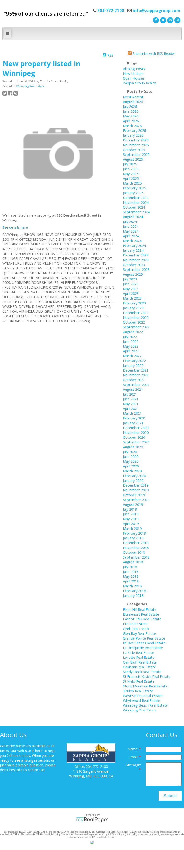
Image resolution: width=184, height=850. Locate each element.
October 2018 (134, 552)
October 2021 (134, 379)
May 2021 (130, 403)
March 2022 (132, 355)
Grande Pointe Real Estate (144, 638)
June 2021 (130, 398)
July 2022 (130, 336)
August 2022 (133, 331)
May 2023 (130, 288)
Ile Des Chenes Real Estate (144, 642)
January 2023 (133, 307)
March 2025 (132, 183)
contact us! (36, 769)
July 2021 (130, 394)
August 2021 (133, 389)
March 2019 (132, 528)
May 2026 (130, 116)
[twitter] (162, 19)
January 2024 (133, 250)
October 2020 (134, 437)
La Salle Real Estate (138, 652)
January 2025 (133, 192)
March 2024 (132, 240)
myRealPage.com (92, 819)
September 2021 (136, 384)
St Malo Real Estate (138, 681)
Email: (134, 756)
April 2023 (131, 293)
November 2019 (136, 490)
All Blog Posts (134, 68)
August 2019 (133, 504)
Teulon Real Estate (138, 690)
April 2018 (131, 581)
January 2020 (133, 480)
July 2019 (130, 509)
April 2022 (131, 351)
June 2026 (130, 111)
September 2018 (136, 557)
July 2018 (130, 566)
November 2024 (136, 202)
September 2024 (136, 212)
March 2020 (132, 470)
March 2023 (132, 298)
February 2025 (134, 188)
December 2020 (135, 427)
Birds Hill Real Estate (139, 609)
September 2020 (136, 442)
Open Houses (133, 78)
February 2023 (134, 303)
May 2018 (130, 576)
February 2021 (134, 418)
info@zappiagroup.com (156, 10)
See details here (15, 227)
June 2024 (130, 226)
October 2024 (134, 207)
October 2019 (134, 494)
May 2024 (130, 231)
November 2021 (136, 375)
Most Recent (133, 96)
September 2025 (136, 154)
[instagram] (176, 19)
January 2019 (133, 538)
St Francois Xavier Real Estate (146, 676)
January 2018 (133, 595)
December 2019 (135, 485)
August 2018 (133, 561)
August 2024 (133, 216)
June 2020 (130, 456)
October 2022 (134, 322)
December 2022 (135, 312)
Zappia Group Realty (139, 83)
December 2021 (135, 370)
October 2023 (134, 264)
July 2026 (130, 106)
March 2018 (132, 585)
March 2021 (132, 413)
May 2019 (130, 518)
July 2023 (130, 279)
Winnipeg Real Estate (30, 86)
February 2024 (134, 245)
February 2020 (134, 475)
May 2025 (130, 173)
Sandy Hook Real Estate (142, 671)
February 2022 (134, 360)
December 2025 (135, 140)
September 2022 (136, 327)
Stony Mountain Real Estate (145, 686)
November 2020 (136, 432)
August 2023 (133, 274)
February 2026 (134, 130)
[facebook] (155, 19)
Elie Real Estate (135, 623)
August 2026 (133, 101)
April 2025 (131, 178)
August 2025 (133, 159)
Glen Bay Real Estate (139, 633)
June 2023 (130, 283)
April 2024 (131, 235)
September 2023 (136, 269)
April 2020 (131, 466)
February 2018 (134, 590)
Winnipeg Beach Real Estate (145, 705)
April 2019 (131, 523)
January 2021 (133, 422)
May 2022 (130, 346)
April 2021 (131, 408)
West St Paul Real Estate (142, 695)
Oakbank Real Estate (139, 666)
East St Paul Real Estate (142, 619)
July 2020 (130, 451)
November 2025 (136, 144)
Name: (133, 748)
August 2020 (133, 446)
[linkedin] (169, 19)
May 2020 (130, 461)
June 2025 (130, 168)
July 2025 (130, 164)
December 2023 (135, 255)
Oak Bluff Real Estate (140, 662)
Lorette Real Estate (138, 657)
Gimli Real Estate (136, 628)
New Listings (133, 73)
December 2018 (135, 542)
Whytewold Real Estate (141, 700)
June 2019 (130, 514)
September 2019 (136, 499)
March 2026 (132, 125)
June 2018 (130, 571)
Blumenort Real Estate (141, 614)
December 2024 (135, 197)
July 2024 (130, 221)
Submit (170, 795)
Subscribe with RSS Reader (153, 53)
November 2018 (136, 547)
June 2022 (130, 341)
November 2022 (136, 317)
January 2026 (133, 135)
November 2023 (136, 259)
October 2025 (134, 149)
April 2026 (131, 120)
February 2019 (134, 533)
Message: (133, 764)
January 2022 (133, 365)
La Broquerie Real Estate (143, 647)
